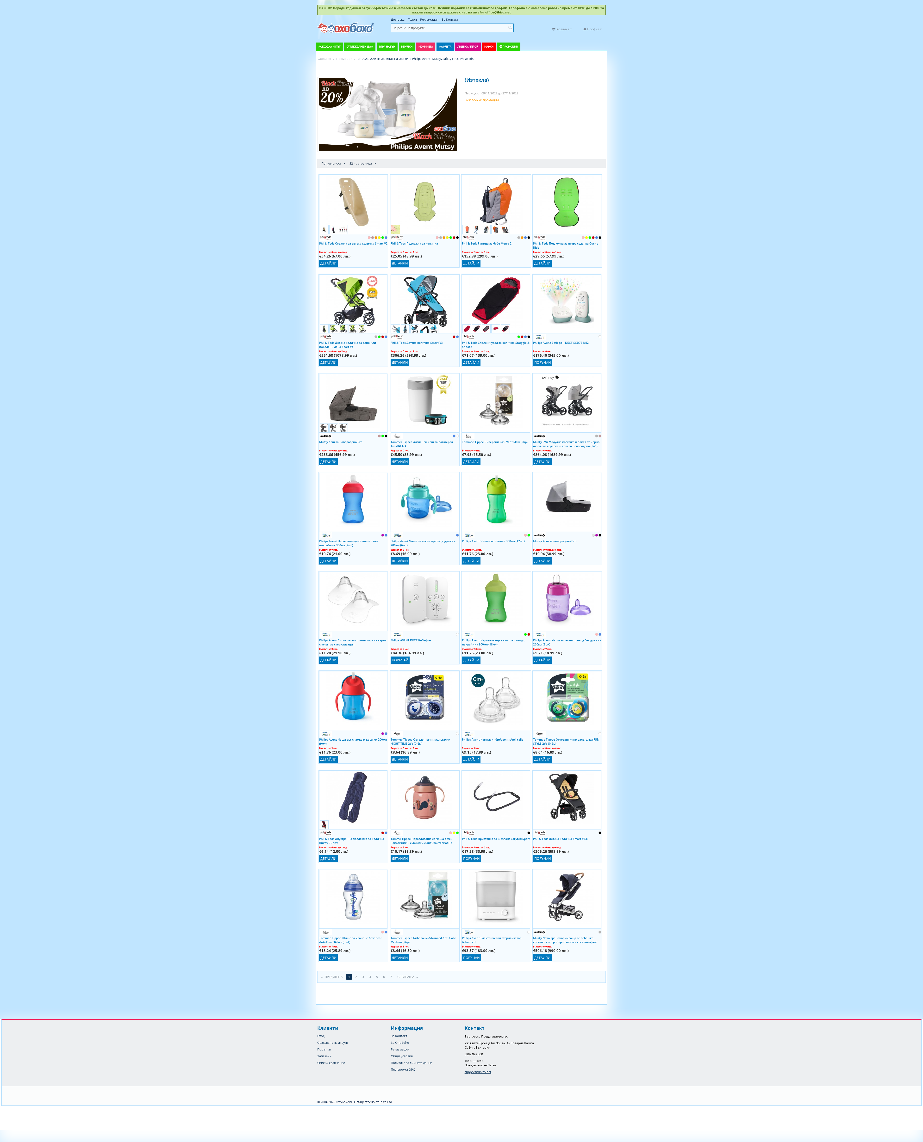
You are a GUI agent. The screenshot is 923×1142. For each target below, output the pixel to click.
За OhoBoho (400, 1042)
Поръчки (324, 1049)
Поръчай (542, 362)
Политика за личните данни (411, 1063)
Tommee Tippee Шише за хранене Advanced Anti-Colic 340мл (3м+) (350, 940)
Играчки (406, 46)
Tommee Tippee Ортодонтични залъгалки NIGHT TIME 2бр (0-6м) (420, 741)
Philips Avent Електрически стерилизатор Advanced (491, 940)
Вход (320, 1036)
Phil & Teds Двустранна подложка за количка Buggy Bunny (351, 840)
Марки (488, 46)
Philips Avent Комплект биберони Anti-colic (492, 739)
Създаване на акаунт (332, 1042)
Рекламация (429, 19)
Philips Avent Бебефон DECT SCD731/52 (561, 343)
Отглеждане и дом (360, 46)
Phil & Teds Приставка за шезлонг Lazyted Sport (496, 839)
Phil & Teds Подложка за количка (414, 243)
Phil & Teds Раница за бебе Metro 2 (486, 243)
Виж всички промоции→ (483, 100)
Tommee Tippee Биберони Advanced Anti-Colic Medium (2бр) (423, 940)
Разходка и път (329, 46)
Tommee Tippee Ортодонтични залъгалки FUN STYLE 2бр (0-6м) (566, 741)
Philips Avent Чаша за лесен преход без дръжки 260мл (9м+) (567, 642)
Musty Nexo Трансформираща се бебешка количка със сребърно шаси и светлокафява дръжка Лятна (565, 940)
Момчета (445, 46)
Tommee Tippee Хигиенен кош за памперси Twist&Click (422, 444)
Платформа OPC (403, 1069)
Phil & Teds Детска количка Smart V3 (417, 343)
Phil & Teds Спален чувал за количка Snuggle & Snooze (496, 344)
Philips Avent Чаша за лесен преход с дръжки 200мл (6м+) (423, 543)
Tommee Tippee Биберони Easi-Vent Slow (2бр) (495, 442)
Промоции (510, 46)
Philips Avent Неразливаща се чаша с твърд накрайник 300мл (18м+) (493, 642)
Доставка (398, 19)
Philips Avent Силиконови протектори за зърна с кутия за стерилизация (353, 642)
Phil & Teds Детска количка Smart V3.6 (560, 839)
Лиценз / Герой (467, 46)
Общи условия (402, 1056)
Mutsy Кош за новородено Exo (554, 541)
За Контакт (450, 19)
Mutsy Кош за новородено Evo (340, 442)
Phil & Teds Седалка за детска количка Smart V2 (353, 243)
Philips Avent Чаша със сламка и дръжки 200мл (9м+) (353, 741)
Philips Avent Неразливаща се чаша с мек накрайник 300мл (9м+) (349, 543)
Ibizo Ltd (386, 1102)
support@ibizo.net (478, 1072)
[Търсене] (510, 28)
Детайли (328, 263)
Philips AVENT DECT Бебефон (411, 640)
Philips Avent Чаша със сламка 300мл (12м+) (493, 541)
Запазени (324, 1056)
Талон (412, 19)
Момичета (425, 46)
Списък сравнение (331, 1063)
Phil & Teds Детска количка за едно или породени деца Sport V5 (347, 344)
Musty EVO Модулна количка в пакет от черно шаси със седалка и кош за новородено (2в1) (566, 444)
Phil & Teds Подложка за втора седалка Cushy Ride (565, 245)
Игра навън (387, 46)
